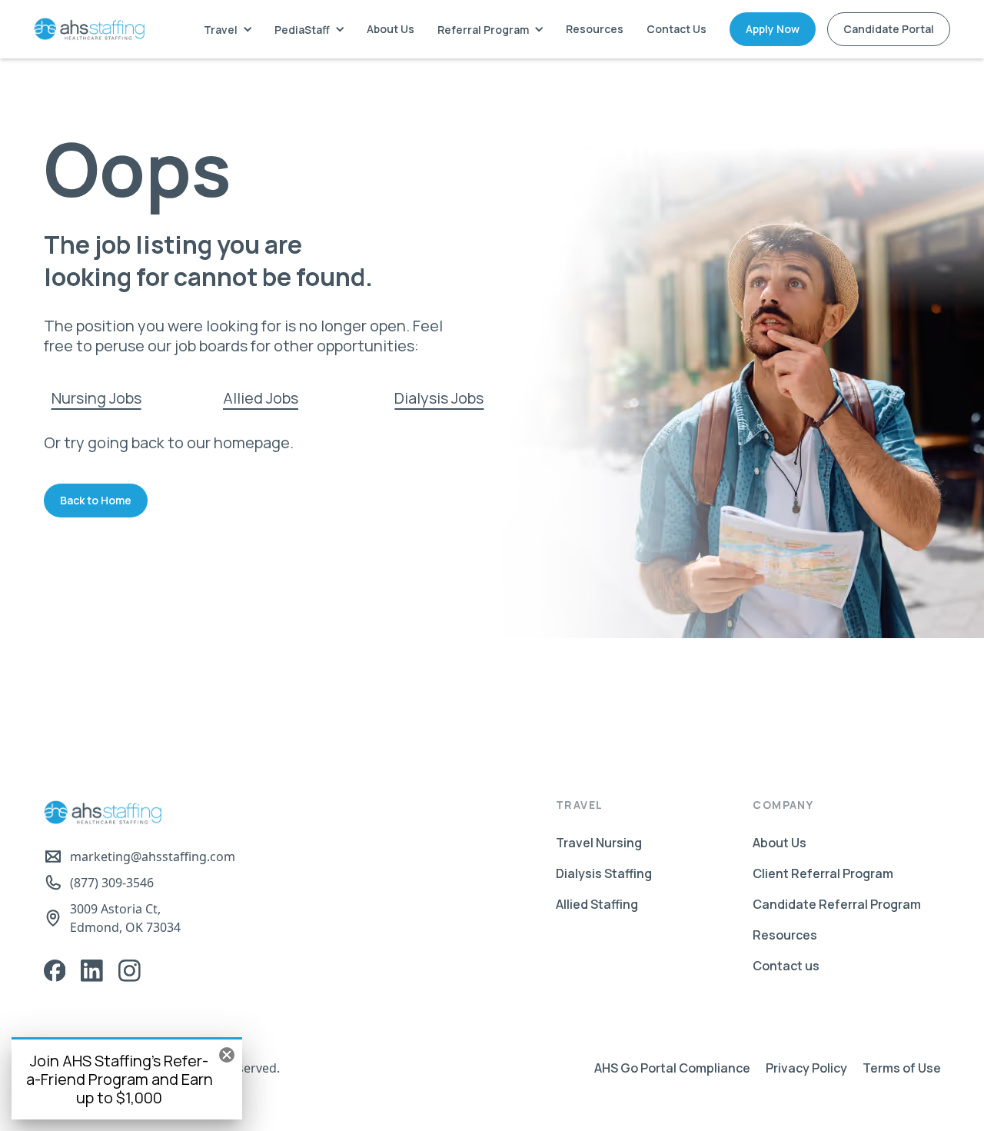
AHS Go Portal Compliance (672, 1067)
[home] (89, 29)
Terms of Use (902, 1067)
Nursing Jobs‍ (96, 398)
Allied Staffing (597, 904)
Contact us (786, 965)
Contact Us (676, 29)
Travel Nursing (599, 842)
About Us (390, 29)
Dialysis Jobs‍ (439, 398)
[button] (227, 29)
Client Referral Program (823, 873)
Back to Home (95, 500)
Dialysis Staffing (604, 873)
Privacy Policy (806, 1067)
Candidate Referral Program (837, 904)
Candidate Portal (888, 29)
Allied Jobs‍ (260, 398)
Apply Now (773, 29)
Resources (594, 29)
